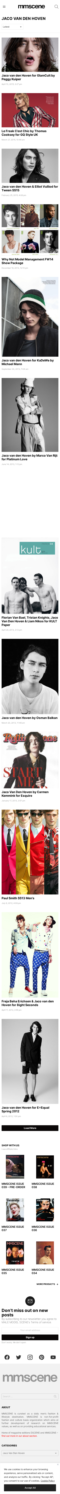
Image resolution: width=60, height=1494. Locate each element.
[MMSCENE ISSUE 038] (45, 1167)
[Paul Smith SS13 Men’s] (30, 852)
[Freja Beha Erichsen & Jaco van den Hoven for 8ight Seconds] (30, 955)
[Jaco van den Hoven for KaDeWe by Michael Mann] (30, 317)
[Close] (58, 1464)
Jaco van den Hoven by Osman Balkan (30, 718)
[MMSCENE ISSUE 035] (15, 1253)
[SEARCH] (56, 7)
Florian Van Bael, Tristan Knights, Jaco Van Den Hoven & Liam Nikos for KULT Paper (30, 621)
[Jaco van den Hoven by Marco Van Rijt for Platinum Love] (30, 415)
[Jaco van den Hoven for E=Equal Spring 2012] (30, 1061)
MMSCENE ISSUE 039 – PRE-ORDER (13, 1185)
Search (55, 1397)
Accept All (30, 1487)
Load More (30, 1128)
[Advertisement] (30, 503)
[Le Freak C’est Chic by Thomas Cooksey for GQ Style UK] (30, 110)
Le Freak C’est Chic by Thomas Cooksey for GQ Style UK (24, 133)
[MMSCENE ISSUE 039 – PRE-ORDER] (15, 1167)
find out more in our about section (19, 1435)
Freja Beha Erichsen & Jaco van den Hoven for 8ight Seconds (28, 1003)
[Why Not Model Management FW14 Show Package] (30, 230)
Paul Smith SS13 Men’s (18, 898)
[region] (30, 1478)
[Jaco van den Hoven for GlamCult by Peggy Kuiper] (30, 55)
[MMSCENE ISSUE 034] (45, 1253)
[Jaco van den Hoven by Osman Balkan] (30, 676)
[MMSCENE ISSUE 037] (15, 1210)
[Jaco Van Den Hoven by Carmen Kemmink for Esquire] (30, 760)
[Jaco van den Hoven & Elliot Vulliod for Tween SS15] (30, 166)
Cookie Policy (48, 1480)
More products (46, 1284)
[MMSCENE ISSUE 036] (45, 1210)
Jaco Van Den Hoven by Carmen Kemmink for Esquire (25, 794)
